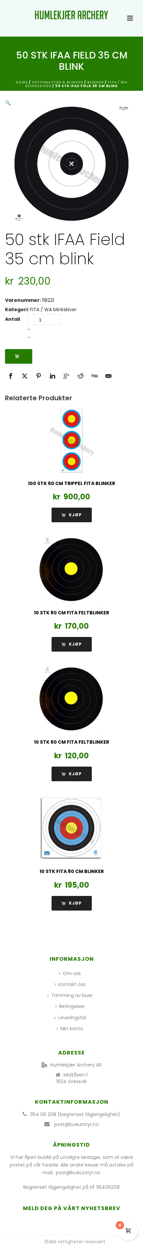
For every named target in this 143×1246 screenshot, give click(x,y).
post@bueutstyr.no (76, 1124)
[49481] (18, 356)
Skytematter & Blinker (57, 82)
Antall (12, 319)
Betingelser (72, 1006)
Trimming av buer (72, 995)
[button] (8, 102)
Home (22, 82)
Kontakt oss (72, 984)
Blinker (95, 82)
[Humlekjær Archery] (71, 15)
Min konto (72, 1028)
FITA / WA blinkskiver (53, 309)
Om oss (72, 973)
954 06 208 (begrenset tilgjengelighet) (75, 1114)
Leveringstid (72, 1017)
